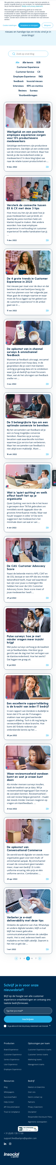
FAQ (41, 76)
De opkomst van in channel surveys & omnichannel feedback (25, 351)
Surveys (34, 90)
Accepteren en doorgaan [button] (29, 25)
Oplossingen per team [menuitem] (39, 1043)
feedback (19, 81)
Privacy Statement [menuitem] (35, 1107)
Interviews (18, 85)
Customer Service (25, 71)
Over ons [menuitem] (31, 1092)
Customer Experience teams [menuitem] (39, 1049)
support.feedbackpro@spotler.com (20, 1138)
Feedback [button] (55, 475)
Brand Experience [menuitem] (11, 1049)
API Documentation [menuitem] (12, 1107)
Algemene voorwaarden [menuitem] (37, 1122)
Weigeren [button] (47, 25)
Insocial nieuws (35, 81)
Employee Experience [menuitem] (12, 1069)
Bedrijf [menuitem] (31, 1080)
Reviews (22, 90)
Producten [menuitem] (9, 1043)
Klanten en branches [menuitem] (36, 1087)
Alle (17, 62)
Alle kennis (28, 62)
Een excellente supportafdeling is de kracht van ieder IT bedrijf (28, 705)
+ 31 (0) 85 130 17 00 (13, 1133)
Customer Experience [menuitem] (13, 1054)
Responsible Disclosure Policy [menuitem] (40, 1117)
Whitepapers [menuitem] (9, 1092)
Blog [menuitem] (5, 1087)
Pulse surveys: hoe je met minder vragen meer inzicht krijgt (25, 639)
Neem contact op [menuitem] (35, 1097)
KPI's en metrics (35, 85)
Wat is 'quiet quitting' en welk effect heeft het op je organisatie (27, 495)
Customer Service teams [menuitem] (38, 1054)
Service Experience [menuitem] (11, 1059)
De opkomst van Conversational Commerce (24, 848)
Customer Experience (28, 67)
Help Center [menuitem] (9, 1102)
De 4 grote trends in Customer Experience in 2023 (27, 280)
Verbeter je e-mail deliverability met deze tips (25, 919)
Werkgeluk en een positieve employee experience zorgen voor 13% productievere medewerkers (26, 136)
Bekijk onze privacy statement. (32, 6)
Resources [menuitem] (9, 1080)
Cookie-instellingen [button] (10, 25)
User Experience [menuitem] (10, 1064)
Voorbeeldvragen (28, 95)
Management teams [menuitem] (36, 1064)
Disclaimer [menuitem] (32, 1112)
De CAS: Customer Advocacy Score (26, 567)
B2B (38, 62)
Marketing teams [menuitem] (35, 1059)
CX (38, 71)
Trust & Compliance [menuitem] (12, 1112)
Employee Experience (24, 76)
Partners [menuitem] (31, 1102)
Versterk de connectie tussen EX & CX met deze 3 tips (26, 206)
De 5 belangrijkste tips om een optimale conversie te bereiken (28, 423)
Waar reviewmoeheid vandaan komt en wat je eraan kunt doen (27, 776)
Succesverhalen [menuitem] (10, 1097)
